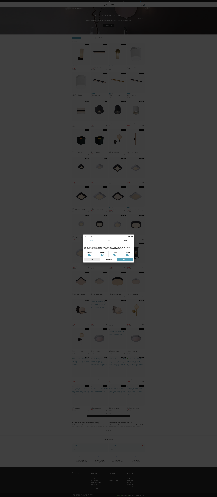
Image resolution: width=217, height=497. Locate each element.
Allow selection (109, 259)
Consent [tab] (91, 240)
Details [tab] (108, 240)
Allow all (124, 259)
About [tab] (125, 240)
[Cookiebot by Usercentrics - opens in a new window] (128, 237)
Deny (92, 259)
